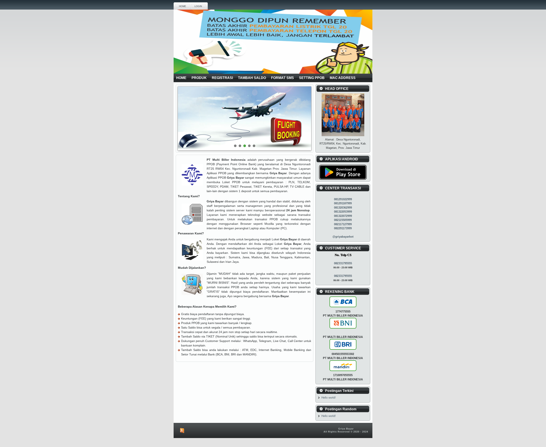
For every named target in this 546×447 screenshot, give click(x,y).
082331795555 (343, 263)
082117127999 (343, 224)
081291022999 (343, 199)
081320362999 (343, 207)
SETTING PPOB (312, 78)
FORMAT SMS (282, 78)
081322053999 (343, 211)
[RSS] (181, 430)
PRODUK (199, 78)
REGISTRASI (222, 78)
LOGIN (198, 6)
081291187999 (343, 203)
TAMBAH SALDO (252, 78)
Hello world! (328, 397)
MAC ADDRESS (343, 78)
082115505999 (343, 220)
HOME (182, 6)
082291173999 (343, 228)
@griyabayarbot (343, 236)
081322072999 (343, 216)
